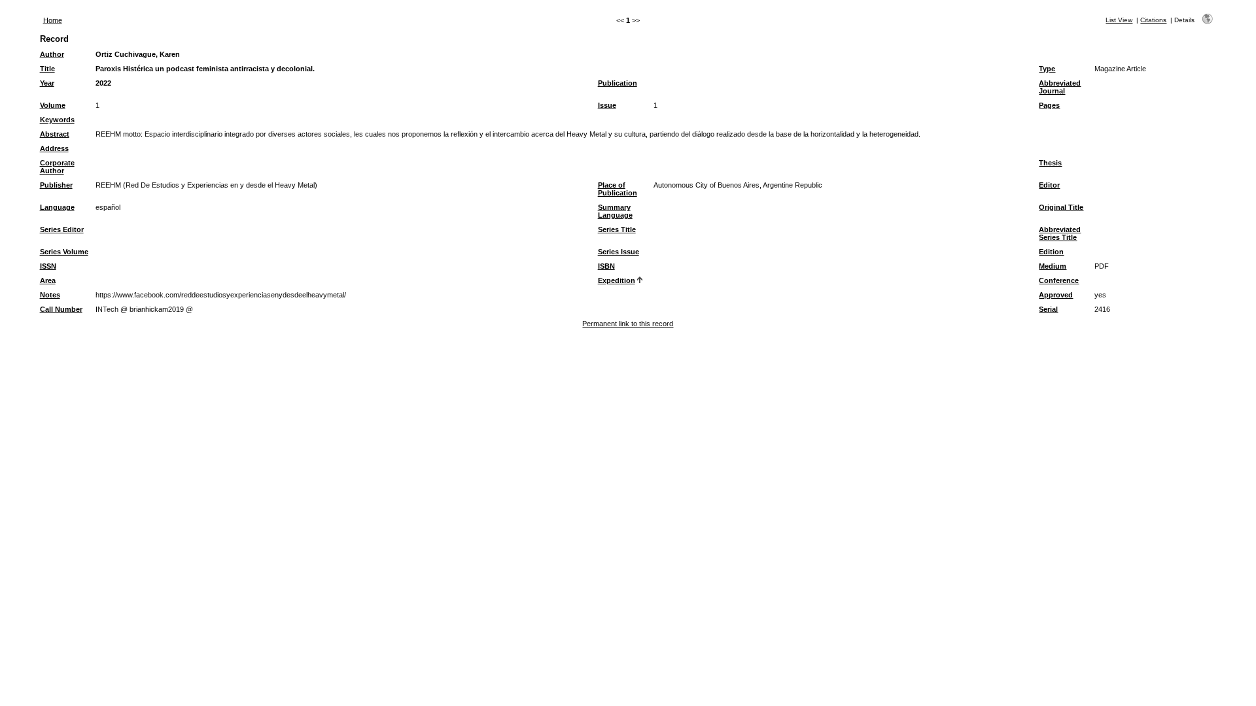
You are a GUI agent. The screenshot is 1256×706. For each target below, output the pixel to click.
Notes (50, 295)
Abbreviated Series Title (1060, 233)
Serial (1048, 309)
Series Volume (64, 252)
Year (47, 83)
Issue (607, 105)
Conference (1059, 280)
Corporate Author (57, 167)
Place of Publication (617, 189)
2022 (103, 83)
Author (52, 54)
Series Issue (618, 252)
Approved (1056, 295)
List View (1119, 20)
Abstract (54, 134)
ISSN (48, 266)
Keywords (57, 120)
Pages (1049, 105)
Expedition (616, 280)
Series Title (617, 229)
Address (54, 148)
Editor (1049, 185)
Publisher (56, 185)
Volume (52, 105)
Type (1047, 69)
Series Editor (62, 229)
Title (47, 69)
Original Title (1061, 207)
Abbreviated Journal (1060, 87)
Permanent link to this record (627, 324)
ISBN (606, 266)
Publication (617, 83)
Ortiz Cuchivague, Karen (138, 54)
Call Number (61, 309)
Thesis (1050, 163)
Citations (1153, 20)
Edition (1051, 252)
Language (57, 207)
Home (52, 20)
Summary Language (615, 211)
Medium (1052, 266)
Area (48, 280)
